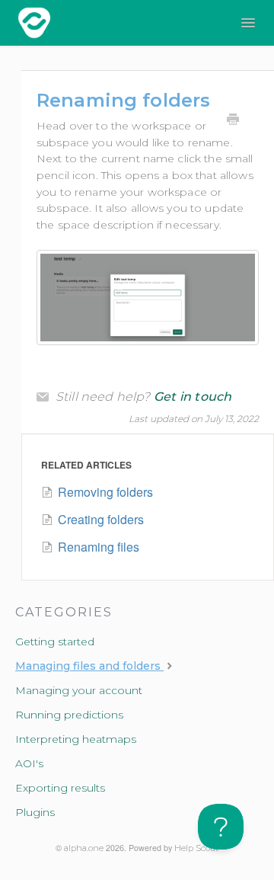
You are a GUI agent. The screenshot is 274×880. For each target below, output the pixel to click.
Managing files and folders (89, 666)
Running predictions (69, 715)
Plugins (35, 812)
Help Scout (196, 848)
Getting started (54, 641)
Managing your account (78, 690)
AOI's (29, 763)
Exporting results (60, 788)
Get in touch (193, 397)
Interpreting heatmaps (75, 739)
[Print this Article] (233, 121)
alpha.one (84, 848)
